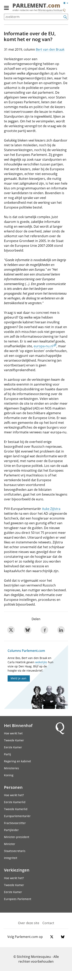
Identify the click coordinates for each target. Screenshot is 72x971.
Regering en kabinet (17, 761)
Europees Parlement (17, 899)
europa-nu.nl (43, 346)
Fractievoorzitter (15, 823)
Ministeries (11, 768)
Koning (8, 775)
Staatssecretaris (14, 851)
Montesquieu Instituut (50, 10)
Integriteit (10, 858)
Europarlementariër (17, 816)
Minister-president (16, 837)
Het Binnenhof (18, 725)
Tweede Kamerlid (15, 809)
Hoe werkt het (13, 733)
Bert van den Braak (50, 49)
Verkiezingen (16, 870)
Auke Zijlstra (51, 509)
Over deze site (28, 923)
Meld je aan (18, 678)
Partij (7, 754)
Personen (13, 787)
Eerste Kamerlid (14, 802)
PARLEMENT (36, 6)
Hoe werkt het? (14, 795)
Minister (9, 844)
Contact (48, 923)
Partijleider (11, 830)
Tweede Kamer (14, 740)
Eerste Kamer (13, 747)
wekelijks (41, 662)
